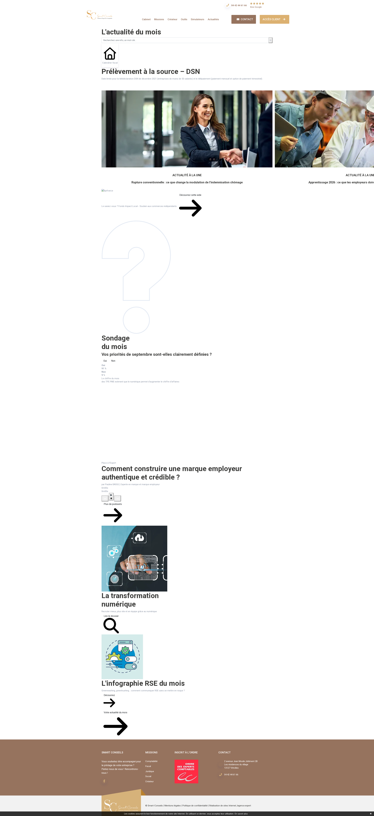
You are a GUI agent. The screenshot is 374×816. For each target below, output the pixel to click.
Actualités (213, 19)
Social (148, 776)
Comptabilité (151, 761)
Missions (159, 19)
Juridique (149, 771)
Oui (105, 360)
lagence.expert (244, 805)
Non (113, 360)
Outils (184, 19)
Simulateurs (197, 19)
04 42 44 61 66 (239, 5)
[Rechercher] (270, 40)
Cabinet (146, 19)
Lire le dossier (111, 616)
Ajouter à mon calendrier (119, 87)
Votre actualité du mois (115, 712)
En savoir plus (241, 813)
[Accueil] (99, 17)
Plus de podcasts (113, 504)
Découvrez (109, 695)
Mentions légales (173, 805)
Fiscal (148, 766)
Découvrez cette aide (190, 195)
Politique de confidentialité (195, 805)
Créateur (172, 19)
